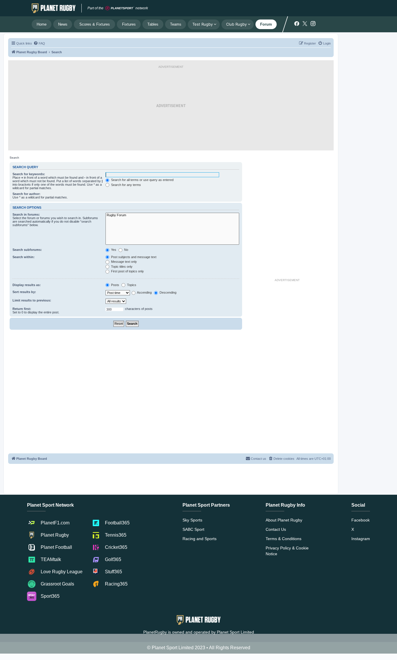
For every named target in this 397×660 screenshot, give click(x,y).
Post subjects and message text (133, 257)
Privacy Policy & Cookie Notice (287, 551)
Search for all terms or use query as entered (142, 180)
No (125, 249)
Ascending (144, 292)
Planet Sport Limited (235, 632)
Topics (131, 285)
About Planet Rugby (284, 520)
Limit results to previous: (31, 300)
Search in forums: (26, 214)
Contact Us (276, 529)
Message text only (123, 261)
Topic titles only (121, 266)
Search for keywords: (28, 174)
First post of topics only (127, 271)
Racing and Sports (200, 538)
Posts (114, 285)
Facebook (360, 520)
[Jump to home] (54, 8)
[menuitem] (39, 43)
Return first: (21, 309)
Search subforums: (27, 249)
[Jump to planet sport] (119, 8)
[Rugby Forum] (172, 215)
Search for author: (26, 194)
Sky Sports (192, 520)
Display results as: (26, 285)
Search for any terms (125, 185)
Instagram (360, 538)
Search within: (23, 257)
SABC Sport (193, 529)
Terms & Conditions (283, 538)
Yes (113, 249)
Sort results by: (24, 292)
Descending (167, 292)
